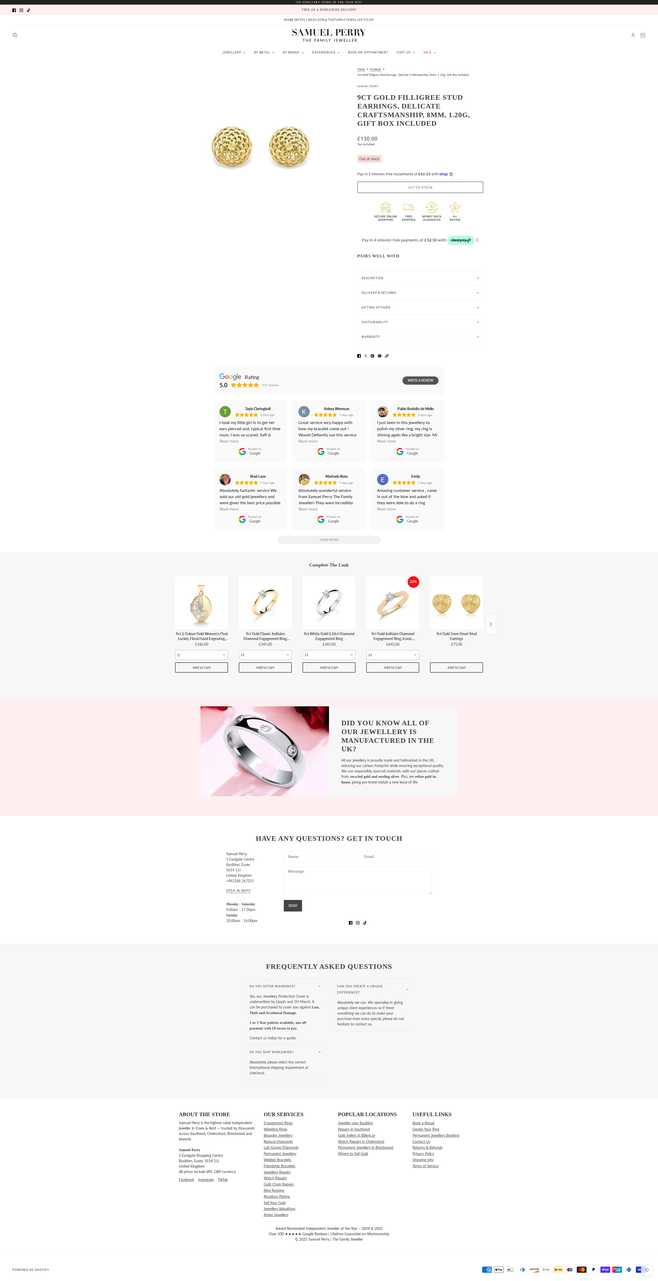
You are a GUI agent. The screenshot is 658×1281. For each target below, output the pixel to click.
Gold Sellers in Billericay (356, 1135)
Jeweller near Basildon (355, 1123)
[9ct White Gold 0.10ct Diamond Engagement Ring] (329, 602)
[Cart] (643, 35)
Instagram (206, 1179)
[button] (387, 355)
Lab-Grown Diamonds (281, 1147)
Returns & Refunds (428, 1147)
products (375, 69)
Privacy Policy (423, 1153)
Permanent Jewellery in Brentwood (365, 1147)
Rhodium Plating (277, 1196)
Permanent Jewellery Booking (436, 1135)
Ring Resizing (274, 1190)
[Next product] (491, 624)
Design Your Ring (426, 1129)
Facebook (186, 1179)
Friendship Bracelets (279, 1166)
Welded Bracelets (277, 1160)
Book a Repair (424, 1123)
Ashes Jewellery (276, 1215)
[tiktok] (28, 10)
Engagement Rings (278, 1123)
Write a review (420, 380)
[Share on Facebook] (359, 355)
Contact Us (421, 1141)
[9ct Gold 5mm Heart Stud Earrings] (456, 602)
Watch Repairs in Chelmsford (361, 1141)
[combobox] (201, 655)
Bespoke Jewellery (278, 1135)
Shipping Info (423, 1160)
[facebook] (14, 10)
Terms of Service (425, 1166)
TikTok (223, 1179)
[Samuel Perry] (329, 35)
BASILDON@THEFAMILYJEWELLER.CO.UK (341, 20)
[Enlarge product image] (262, 146)
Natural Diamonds (278, 1141)
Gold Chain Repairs (279, 1184)
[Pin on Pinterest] (372, 355)
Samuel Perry (368, 86)
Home (361, 69)
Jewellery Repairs (277, 1172)
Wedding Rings (275, 1129)
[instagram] (21, 10)
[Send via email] (379, 355)
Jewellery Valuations (279, 1208)
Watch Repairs (275, 1178)
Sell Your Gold (275, 1203)
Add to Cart (202, 667)
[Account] (633, 35)
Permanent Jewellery (280, 1153)
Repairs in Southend (354, 1129)
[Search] (15, 35)
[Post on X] (365, 355)
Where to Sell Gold (353, 1153)
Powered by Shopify (30, 1270)
